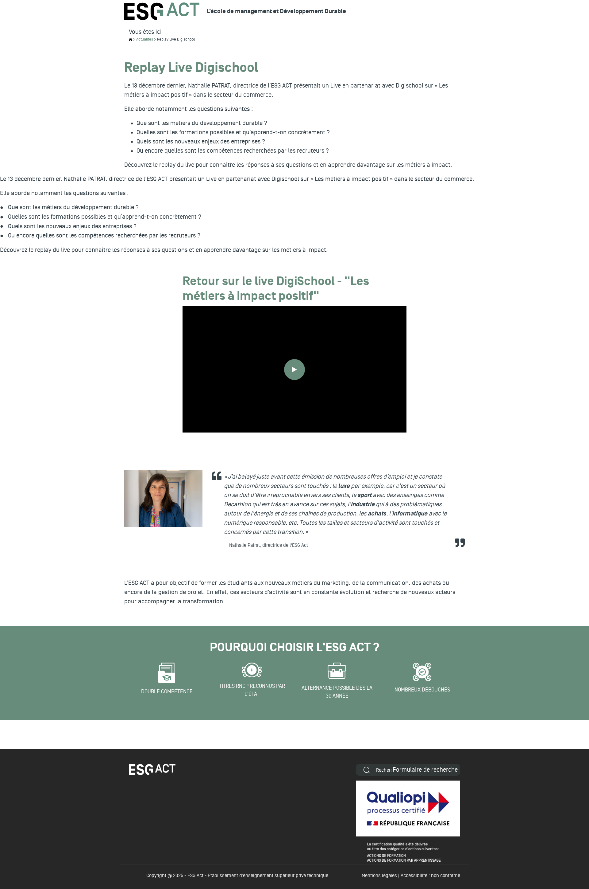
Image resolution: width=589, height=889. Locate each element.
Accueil (130, 39)
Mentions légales (379, 875)
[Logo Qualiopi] (408, 821)
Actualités (144, 39)
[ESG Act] (161, 11)
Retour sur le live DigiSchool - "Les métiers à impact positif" (276, 289)
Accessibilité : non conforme (430, 875)
